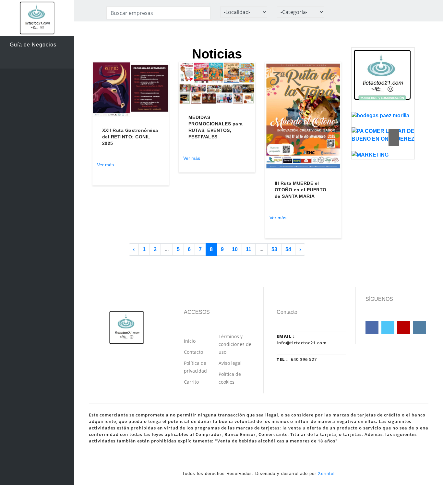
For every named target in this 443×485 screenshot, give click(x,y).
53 (274, 249)
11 (248, 249)
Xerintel (326, 473)
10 (235, 249)
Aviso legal (230, 363)
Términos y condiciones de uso (235, 344)
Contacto (193, 352)
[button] (393, 133)
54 (288, 249)
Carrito (191, 382)
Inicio (190, 341)
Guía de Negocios (33, 44)
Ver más (105, 164)
